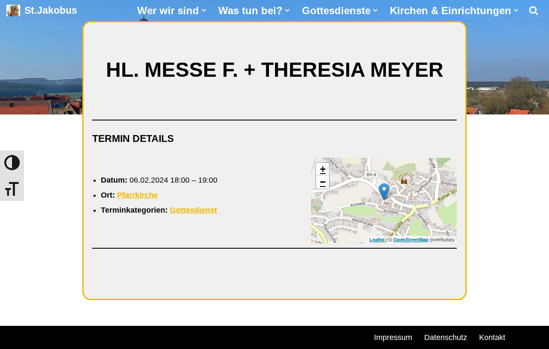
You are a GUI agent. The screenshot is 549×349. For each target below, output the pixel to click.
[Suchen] (533, 10)
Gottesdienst (193, 210)
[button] (203, 10)
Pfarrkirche (137, 195)
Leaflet (377, 239)
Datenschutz (445, 337)
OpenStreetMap (410, 239)
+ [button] (323, 169)
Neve (15, 336)
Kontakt (492, 337)
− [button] (323, 182)
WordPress (104, 336)
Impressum (393, 337)
